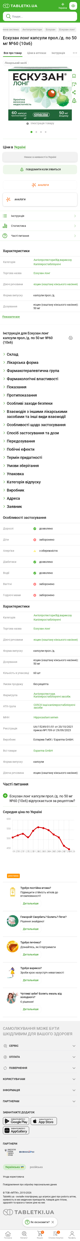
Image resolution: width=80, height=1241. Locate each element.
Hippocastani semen (46, 717)
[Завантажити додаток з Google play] (16, 1121)
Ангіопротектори (32, 29)
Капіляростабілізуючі (47, 264)
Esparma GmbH (43, 750)
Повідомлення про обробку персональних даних (30, 1184)
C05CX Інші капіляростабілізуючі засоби (54, 706)
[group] (40, 166)
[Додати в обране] (74, 76)
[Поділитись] (74, 92)
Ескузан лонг (67, 29)
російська (36, 1167)
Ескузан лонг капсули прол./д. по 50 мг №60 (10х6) (40, 40)
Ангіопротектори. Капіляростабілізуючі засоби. (52, 695)
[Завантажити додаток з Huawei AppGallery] (16, 1130)
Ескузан (50, 29)
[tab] (13, 53)
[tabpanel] (40, 356)
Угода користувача (13, 1176)
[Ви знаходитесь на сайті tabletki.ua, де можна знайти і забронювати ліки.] (20, 6)
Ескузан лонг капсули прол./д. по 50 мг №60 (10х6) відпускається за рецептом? (42, 798)
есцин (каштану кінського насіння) (56, 284)
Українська (12, 1167)
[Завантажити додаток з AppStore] (44, 1121)
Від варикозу (63, 259)
